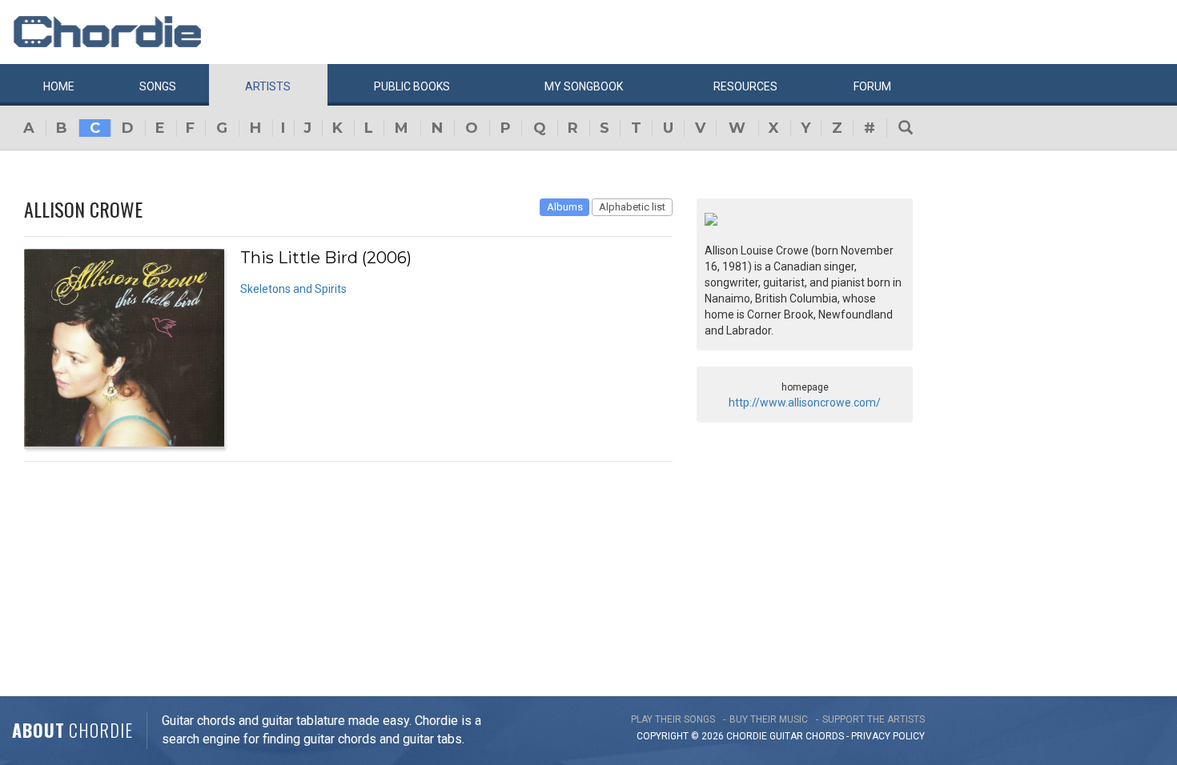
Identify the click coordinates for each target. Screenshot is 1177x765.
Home (58, 86)
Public (412, 86)
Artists (268, 86)
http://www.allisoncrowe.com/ (805, 402)
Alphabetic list (632, 207)
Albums (565, 207)
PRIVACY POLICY (888, 736)
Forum (872, 86)
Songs (157, 86)
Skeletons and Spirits (293, 288)
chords (824, 736)
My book (583, 86)
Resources (745, 86)
